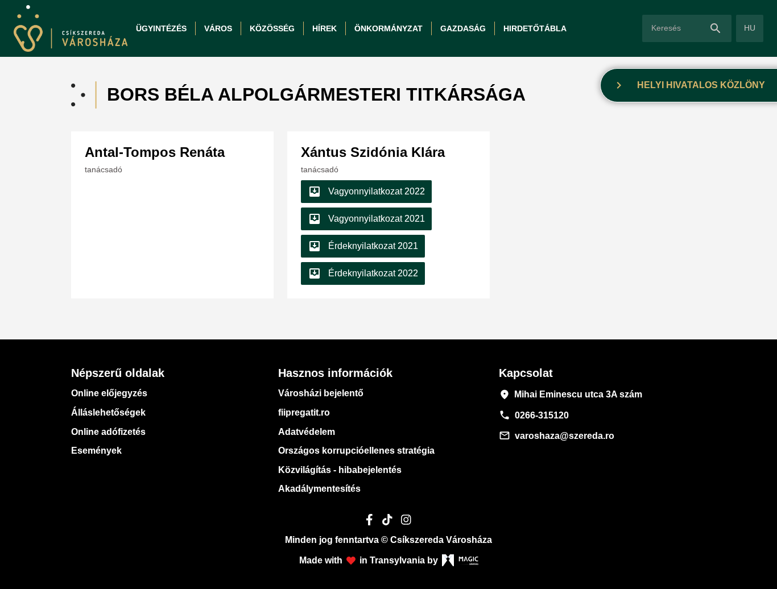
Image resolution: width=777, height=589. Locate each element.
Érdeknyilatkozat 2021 (363, 246)
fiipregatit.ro (304, 412)
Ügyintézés (161, 28)
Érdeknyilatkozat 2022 (363, 273)
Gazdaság (463, 28)
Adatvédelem (306, 432)
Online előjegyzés (109, 393)
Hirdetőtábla (535, 28)
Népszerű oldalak (117, 373)
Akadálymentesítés (319, 488)
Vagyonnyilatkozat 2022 (366, 191)
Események (96, 450)
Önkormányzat (388, 28)
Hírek (324, 28)
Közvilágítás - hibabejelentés (340, 470)
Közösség (272, 28)
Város (218, 28)
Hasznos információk (335, 373)
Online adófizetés (108, 432)
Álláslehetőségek (108, 412)
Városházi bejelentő (320, 393)
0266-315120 (534, 415)
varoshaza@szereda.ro (556, 435)
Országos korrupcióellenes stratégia (356, 450)
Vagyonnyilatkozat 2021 (366, 219)
